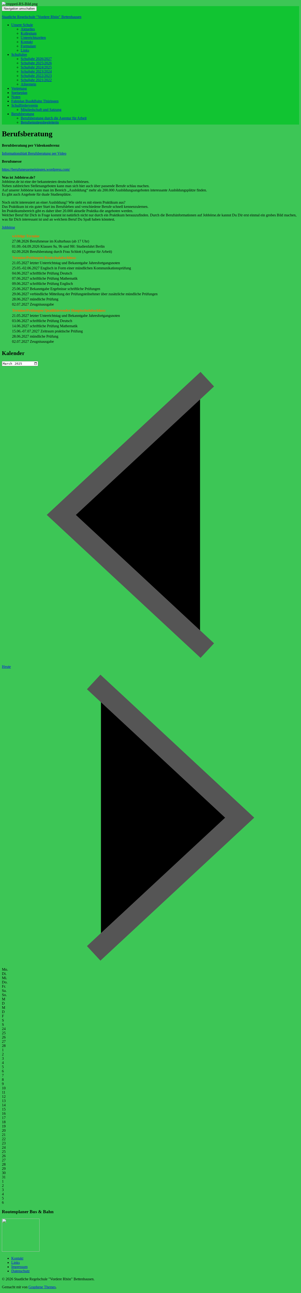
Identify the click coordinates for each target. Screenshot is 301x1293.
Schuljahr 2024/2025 (36, 67)
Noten (15, 97)
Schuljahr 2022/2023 (36, 76)
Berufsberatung (22, 114)
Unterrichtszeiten (33, 38)
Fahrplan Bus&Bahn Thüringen (35, 101)
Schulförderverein (24, 105)
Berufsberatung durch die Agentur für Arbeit (54, 118)
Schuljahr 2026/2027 (36, 59)
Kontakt (27, 42)
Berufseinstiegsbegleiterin (40, 122)
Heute (6, 667)
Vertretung (19, 88)
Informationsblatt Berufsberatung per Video (34, 153)
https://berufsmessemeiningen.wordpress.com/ (36, 169)
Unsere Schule (22, 25)
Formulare (28, 46)
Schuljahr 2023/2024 (36, 71)
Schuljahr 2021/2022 (36, 80)
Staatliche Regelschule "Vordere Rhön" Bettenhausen (41, 17)
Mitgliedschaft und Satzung (41, 110)
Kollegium (28, 33)
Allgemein (28, 84)
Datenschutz (20, 1271)
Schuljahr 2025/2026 (36, 63)
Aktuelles (28, 29)
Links (25, 50)
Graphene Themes (42, 1287)
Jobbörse (8, 227)
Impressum (19, 1267)
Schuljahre (19, 55)
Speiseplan (19, 93)
